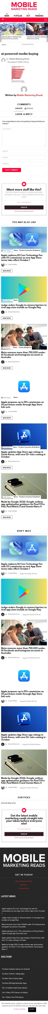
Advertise (23, 885)
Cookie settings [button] (19, 1009)
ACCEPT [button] (32, 1009)
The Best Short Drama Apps (12, 978)
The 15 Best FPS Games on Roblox (15, 993)
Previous (1, 32)
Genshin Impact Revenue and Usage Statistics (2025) (11, 37)
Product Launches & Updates (30, 250)
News (6, 16)
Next (47, 32)
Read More (7, 271)
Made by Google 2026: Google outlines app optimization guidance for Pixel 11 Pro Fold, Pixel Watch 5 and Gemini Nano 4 (23, 504)
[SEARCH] (45, 20)
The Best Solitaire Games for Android (16, 969)
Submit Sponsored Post (23, 881)
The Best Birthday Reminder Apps (14, 983)
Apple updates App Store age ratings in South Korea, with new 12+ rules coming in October (23, 454)
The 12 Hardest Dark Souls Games (14, 988)
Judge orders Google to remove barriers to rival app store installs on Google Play (24, 306)
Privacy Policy (24, 888)
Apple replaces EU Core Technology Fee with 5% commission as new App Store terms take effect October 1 (22, 257)
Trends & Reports (25, 347)
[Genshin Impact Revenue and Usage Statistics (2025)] (12, 29)
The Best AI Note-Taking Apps (13, 974)
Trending (39, 16)
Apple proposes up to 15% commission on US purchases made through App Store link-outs (22, 404)
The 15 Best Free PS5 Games (13, 997)
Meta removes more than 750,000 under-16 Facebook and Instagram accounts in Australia (23, 355)
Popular (18, 16)
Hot (28, 16)
